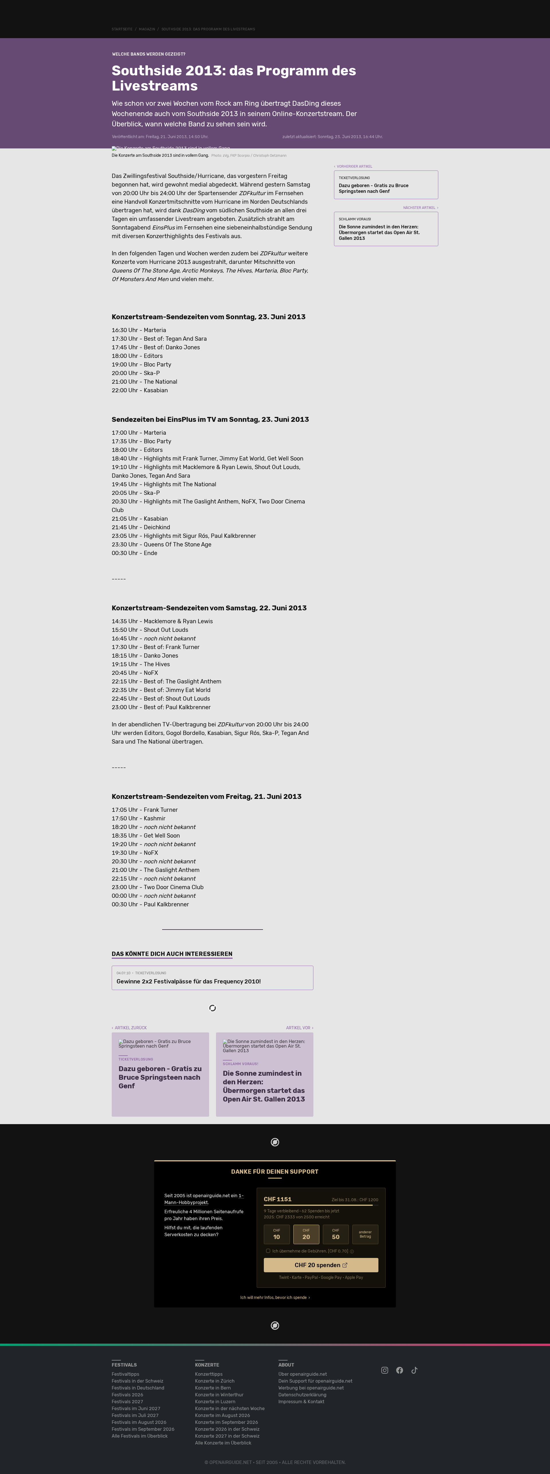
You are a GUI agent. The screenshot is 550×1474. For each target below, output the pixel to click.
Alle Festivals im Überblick (140, 1436)
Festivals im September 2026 (143, 1429)
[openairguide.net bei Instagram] (385, 1371)
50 (336, 1234)
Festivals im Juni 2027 (136, 1408)
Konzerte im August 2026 (222, 1415)
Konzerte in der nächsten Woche (230, 1408)
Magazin (147, 29)
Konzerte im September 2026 (226, 1422)
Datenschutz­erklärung (302, 1394)
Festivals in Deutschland (138, 1388)
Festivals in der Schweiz (137, 1381)
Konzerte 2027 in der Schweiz (227, 1436)
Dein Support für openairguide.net (315, 1381)
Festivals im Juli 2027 (135, 1415)
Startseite (122, 29)
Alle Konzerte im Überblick (223, 1443)
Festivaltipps (125, 1374)
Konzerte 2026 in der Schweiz (227, 1429)
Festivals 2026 (127, 1394)
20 (306, 1234)
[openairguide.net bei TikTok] (415, 1371)
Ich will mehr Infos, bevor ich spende (273, 1297)
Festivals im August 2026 (139, 1422)
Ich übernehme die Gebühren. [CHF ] (310, 1251)
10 (276, 1234)
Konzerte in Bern (213, 1388)
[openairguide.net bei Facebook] (400, 1371)
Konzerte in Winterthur (219, 1394)
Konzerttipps (209, 1374)
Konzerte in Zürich (215, 1381)
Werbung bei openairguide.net (311, 1388)
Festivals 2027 (127, 1401)
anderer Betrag (365, 1234)
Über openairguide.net (302, 1374)
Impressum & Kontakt (301, 1401)
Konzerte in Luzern (215, 1401)
